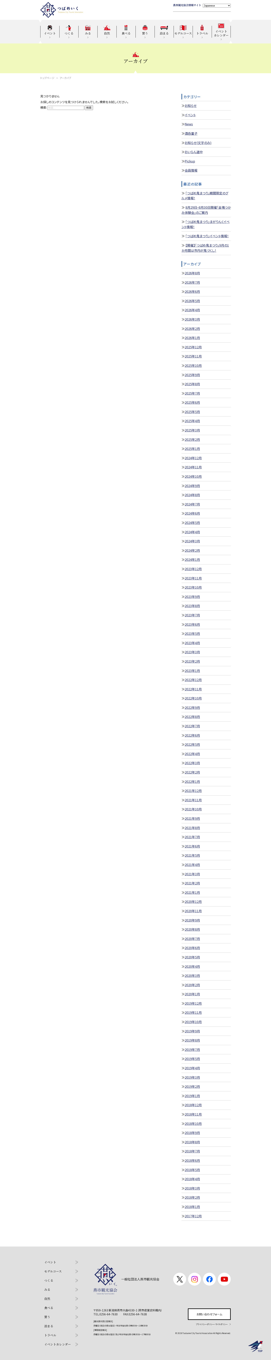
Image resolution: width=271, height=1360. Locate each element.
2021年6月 (192, 846)
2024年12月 (193, 458)
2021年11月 (193, 800)
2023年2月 (192, 661)
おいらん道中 (194, 151)
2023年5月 (192, 633)
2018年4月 (192, 1178)
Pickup (190, 161)
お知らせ (191, 105)
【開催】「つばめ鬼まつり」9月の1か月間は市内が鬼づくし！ (205, 248)
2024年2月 (192, 550)
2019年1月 (192, 1095)
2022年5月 (192, 744)
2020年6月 (192, 947)
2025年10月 (193, 365)
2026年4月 (192, 310)
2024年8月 (192, 494)
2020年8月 (192, 929)
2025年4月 (192, 420)
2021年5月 (192, 855)
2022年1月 (192, 781)
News (189, 124)
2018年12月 (193, 1104)
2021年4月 (192, 864)
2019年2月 (192, 1086)
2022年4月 (192, 753)
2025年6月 (192, 402)
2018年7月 (192, 1151)
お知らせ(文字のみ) (198, 142)
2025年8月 (192, 384)
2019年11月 (193, 1012)
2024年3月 (192, 541)
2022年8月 (192, 716)
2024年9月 (192, 485)
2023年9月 (192, 596)
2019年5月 (192, 1058)
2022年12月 (193, 679)
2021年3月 (192, 874)
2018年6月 (192, 1160)
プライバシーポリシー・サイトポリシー (212, 1324)
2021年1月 (192, 892)
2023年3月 (192, 652)
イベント (190, 114)
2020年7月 (192, 938)
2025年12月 (193, 347)
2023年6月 (192, 624)
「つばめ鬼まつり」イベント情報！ (207, 236)
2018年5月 (192, 1169)
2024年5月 (192, 522)
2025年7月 (192, 393)
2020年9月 (192, 920)
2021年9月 (192, 818)
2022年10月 (193, 698)
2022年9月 (192, 707)
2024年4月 (192, 532)
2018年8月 (192, 1142)
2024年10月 (193, 476)
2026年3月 (192, 319)
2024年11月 (193, 467)
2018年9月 (192, 1132)
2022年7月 (192, 726)
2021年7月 (192, 836)
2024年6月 (192, 513)
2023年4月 (192, 642)
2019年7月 (192, 1049)
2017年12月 (193, 1216)
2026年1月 (192, 337)
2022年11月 (193, 689)
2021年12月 (193, 790)
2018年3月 (192, 1188)
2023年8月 (192, 605)
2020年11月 (193, 910)
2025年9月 (192, 374)
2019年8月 (192, 1040)
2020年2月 (192, 984)
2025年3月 (192, 430)
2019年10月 (193, 1021)
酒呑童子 (191, 133)
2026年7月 (192, 282)
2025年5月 (192, 411)
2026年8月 (192, 273)
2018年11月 (193, 1114)
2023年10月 (193, 587)
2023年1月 (192, 670)
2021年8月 (192, 827)
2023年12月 (193, 568)
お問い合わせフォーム (209, 1314)
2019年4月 (192, 1068)
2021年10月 (193, 809)
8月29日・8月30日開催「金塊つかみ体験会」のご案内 (206, 210)
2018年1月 (192, 1206)
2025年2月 (192, 439)
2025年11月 (193, 356)
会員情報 (191, 170)
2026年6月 (192, 291)
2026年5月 (192, 300)
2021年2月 (192, 883)
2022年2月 (192, 772)
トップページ (47, 78)
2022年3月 (192, 762)
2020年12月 (193, 901)
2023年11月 (193, 578)
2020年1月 (192, 994)
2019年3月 (192, 1077)
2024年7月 (192, 504)
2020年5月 (192, 957)
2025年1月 (192, 448)
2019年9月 (192, 1031)
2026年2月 (192, 328)
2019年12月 (193, 1003)
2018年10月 (193, 1123)
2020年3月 (192, 975)
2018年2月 (192, 1197)
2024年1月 (192, 559)
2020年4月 (192, 966)
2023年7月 (192, 615)
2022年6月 (192, 735)
